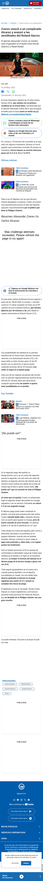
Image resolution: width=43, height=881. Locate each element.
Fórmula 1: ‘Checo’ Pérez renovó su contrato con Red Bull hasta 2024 (28, 406)
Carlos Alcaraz (10, 684)
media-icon (21, 876)
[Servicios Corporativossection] (39, 833)
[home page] (21, 787)
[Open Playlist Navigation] (40, 876)
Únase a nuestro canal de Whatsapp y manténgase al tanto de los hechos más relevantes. (23, 122)
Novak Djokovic (10, 689)
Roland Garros (27, 689)
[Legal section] (39, 839)
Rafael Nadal (25, 684)
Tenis (7, 693)
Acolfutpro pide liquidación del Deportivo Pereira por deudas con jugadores (29, 173)
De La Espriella (16, 8)
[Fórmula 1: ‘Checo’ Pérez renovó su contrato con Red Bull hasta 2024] (7, 405)
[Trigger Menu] (3, 3)
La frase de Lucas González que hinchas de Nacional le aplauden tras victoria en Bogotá (26, 187)
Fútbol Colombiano (22, 168)
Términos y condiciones (19, 847)
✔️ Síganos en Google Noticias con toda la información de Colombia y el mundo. (23, 290)
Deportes (13, 23)
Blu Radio (4, 23)
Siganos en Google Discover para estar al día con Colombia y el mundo (22, 133)
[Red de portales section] (39, 827)
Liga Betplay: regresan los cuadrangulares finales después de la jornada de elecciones (28, 421)
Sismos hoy (28, 8)
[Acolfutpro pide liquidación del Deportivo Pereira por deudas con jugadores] (7, 171)
